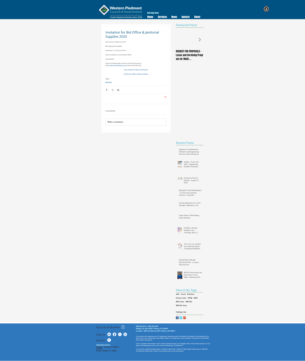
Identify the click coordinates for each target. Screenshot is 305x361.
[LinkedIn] (109, 334)
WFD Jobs (180, 302)
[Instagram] (125, 334)
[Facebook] (114, 334)
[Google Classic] (184, 317)
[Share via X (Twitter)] (112, 90)
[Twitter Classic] (180, 317)
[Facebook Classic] (177, 317)
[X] (120, 334)
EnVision (190, 294)
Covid (183, 294)
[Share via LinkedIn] (118, 90)
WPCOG (108, 82)
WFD (196, 298)
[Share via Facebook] (106, 90)
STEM (190, 298)
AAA (177, 294)
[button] (161, 17)
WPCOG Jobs (181, 305)
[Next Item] (200, 40)
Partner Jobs (181, 298)
